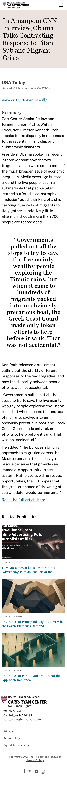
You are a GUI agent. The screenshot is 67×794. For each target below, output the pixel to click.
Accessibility (11, 738)
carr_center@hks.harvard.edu (22, 719)
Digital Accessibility (16, 745)
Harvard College (35, 760)
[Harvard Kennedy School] (23, 5)
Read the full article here (23, 499)
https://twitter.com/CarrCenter (30, 772)
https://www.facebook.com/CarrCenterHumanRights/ (24, 771)
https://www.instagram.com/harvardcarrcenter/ (43, 772)
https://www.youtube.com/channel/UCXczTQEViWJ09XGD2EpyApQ (37, 772)
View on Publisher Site (21, 100)
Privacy (8, 731)
